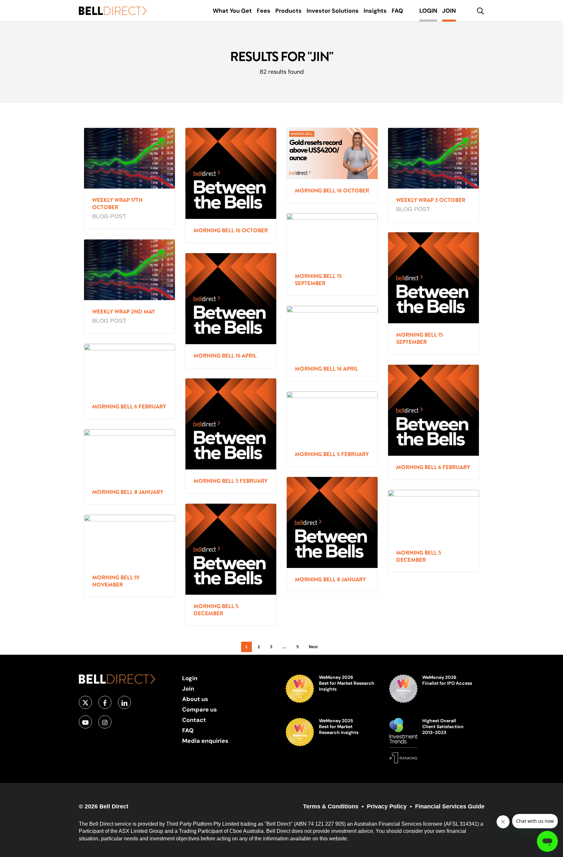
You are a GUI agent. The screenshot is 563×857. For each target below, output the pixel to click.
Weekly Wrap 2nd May (123, 312)
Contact (194, 720)
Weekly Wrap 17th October (117, 203)
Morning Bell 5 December (418, 556)
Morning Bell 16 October (231, 230)
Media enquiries (205, 740)
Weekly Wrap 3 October (430, 200)
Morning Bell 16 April (225, 356)
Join (188, 688)
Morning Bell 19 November (115, 581)
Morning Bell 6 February (129, 407)
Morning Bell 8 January (127, 492)
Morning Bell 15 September (318, 279)
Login (189, 678)
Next (313, 647)
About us (195, 699)
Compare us (199, 709)
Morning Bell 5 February (230, 481)
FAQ (188, 730)
